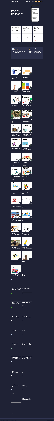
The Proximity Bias (14, 316)
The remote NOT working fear (26, 343)
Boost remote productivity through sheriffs (15, 330)
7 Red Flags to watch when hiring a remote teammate (16, 205)
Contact (33, 1)
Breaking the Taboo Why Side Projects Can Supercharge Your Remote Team (16, 149)
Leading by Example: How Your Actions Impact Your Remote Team (16, 177)
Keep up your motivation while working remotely (16, 247)
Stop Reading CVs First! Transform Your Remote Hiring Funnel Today (26, 105)
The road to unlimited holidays (26, 357)
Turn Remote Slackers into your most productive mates (16, 275)
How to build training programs (16, 384)
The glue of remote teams (15, 357)
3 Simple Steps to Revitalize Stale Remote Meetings (15, 134)
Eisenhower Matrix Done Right (26, 90)
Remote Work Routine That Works (16, 288)
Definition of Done (14, 260)
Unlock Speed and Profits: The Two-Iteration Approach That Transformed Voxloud (26, 77)
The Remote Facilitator (15, 302)
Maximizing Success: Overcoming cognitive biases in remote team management (27, 120)
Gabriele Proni (14, 1)
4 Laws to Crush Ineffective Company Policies (15, 162)
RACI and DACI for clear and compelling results (26, 247)
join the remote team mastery (38, 1)
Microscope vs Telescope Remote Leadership (15, 105)
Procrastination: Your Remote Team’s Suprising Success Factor (26, 134)
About (27, 1)
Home (24, 1)
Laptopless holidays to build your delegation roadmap (16, 344)
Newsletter (30, 1)
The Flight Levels (24, 316)
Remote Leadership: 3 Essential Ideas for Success (16, 91)
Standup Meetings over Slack (26, 370)
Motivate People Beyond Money (26, 398)
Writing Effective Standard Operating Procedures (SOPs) (16, 191)
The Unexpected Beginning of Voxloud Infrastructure (16, 76)
